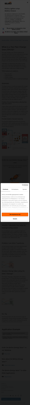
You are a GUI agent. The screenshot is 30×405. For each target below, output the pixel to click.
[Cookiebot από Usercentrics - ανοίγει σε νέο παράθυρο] (22, 185)
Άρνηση (15, 218)
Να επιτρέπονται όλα (15, 214)
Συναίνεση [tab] (5, 189)
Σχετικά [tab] (25, 189)
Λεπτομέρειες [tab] (15, 189)
